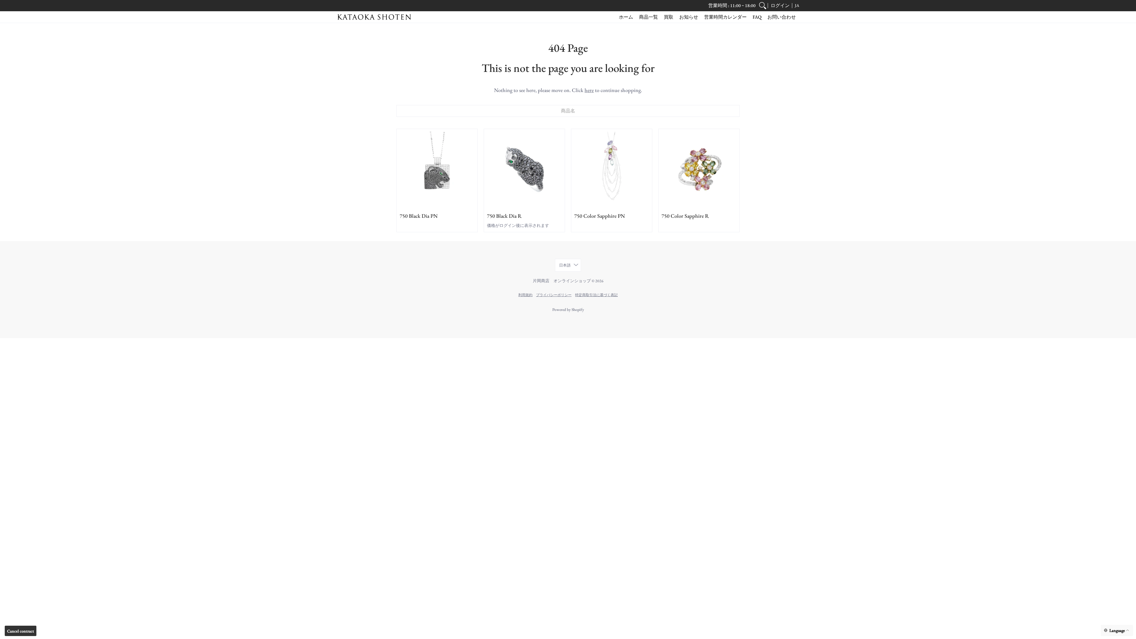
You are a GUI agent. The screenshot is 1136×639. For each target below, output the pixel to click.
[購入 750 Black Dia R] (524, 169)
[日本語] (1117, 630)
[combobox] (568, 111)
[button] (780, 5)
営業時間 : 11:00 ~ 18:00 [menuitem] (732, 5)
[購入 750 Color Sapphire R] (698, 169)
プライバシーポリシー (554, 295)
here (589, 90)
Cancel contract (20, 631)
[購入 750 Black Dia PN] (437, 169)
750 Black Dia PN (419, 215)
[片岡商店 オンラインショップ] (374, 17)
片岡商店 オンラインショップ (562, 280)
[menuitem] (762, 5)
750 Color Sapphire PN (599, 215)
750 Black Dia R (504, 215)
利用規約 (525, 295)
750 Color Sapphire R (685, 215)
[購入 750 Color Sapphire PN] (611, 169)
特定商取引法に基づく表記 (596, 295)
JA (797, 5)
